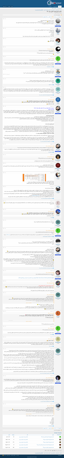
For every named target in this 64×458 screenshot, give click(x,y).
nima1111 (58, 178)
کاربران (50, 6)
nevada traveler (58, 160)
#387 (4, 337)
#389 (4, 375)
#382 (4, 270)
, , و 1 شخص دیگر (46, 95)
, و (48, 236)
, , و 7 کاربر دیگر (46, 373)
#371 (3, 144)
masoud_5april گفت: (50, 230)
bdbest (58, 33)
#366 (4, 69)
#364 (4, 47)
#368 (4, 87)
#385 (4, 311)
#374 (4, 172)
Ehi (60, 13)
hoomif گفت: (51, 99)
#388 (4, 348)
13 (52, 16)
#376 (4, 201)
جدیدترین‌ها (55, 6)
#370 (3, 106)
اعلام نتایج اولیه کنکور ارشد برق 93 (48, 442)
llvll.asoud (58, 276)
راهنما (5, 455)
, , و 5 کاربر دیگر (47, 141)
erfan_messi (58, 74)
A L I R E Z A (58, 409)
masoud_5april (58, 225)
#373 (4, 163)
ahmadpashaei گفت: (50, 146)
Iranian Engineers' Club (32, 457)
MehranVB (58, 381)
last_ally (58, 316)
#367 (4, 78)
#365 (4, 56)
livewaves (58, 52)
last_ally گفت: (51, 313)
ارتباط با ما (17, 455)
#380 (4, 239)
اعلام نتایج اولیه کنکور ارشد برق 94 (48, 439)
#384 (4, 292)
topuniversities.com (35, 195)
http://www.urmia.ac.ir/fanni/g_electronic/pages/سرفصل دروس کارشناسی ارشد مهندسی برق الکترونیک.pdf (36, 277)
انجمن (60, 6)
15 (49, 16)
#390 (3, 404)
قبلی (59, 16)
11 (55, 16)
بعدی (44, 16)
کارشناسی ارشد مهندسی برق (23, 437)
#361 (3, 18)
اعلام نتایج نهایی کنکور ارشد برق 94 (48, 447)
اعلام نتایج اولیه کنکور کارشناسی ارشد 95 (47, 437)
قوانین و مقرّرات (13, 455)
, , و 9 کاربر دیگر (46, 268)
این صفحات (8, 234)
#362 (4, 28)
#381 (3, 247)
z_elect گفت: (51, 58)
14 (51, 16)
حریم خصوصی (8, 455)
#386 (4, 326)
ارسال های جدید (59, 8)
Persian (59, 455)
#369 (3, 97)
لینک (53, 93)
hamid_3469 (58, 24)
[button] (53, 7)
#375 (4, 186)
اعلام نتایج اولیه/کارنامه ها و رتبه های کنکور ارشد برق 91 (45, 444)
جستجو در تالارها (54, 8)
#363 (4, 38)
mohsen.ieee (58, 92)
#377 (4, 209)
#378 (4, 220)
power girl (58, 286)
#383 (4, 281)
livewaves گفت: (51, 49)
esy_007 (58, 206)
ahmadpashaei (58, 342)
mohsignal (58, 214)
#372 (4, 154)
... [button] (56, 16)
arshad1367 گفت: (50, 283)
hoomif (58, 103)
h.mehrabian (58, 192)
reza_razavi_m (58, 84)
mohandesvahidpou (58, 169)
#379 (3, 228)
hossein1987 (58, 244)
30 (46, 16)
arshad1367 (58, 111)
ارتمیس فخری (58, 44)
